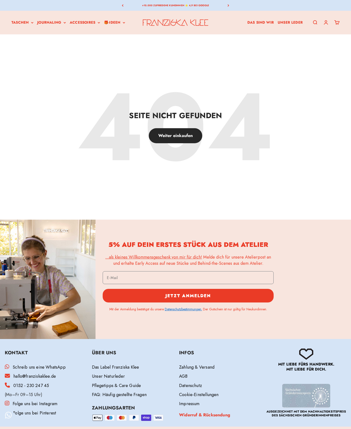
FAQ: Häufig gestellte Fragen (119, 395)
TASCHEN (20, 22)
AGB (183, 376)
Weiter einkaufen (175, 135)
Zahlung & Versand (196, 367)
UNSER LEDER (290, 22)
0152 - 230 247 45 (31, 385)
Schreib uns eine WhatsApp (39, 367)
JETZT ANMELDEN (188, 296)
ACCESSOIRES (82, 22)
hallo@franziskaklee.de (34, 376)
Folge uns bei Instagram (35, 404)
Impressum (189, 404)
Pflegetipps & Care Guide (116, 385)
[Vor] (228, 5)
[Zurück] (122, 5)
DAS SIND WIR (260, 22)
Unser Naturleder (108, 376)
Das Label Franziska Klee (115, 367)
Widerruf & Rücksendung (204, 415)
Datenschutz (190, 385)
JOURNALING (49, 22)
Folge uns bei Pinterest (34, 413)
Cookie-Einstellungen (199, 395)
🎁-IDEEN (112, 22)
